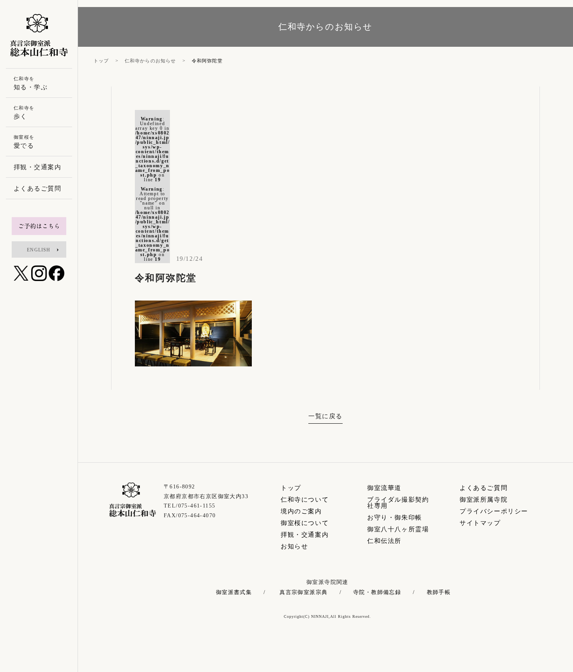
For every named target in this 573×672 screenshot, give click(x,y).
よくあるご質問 (484, 488)
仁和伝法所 (384, 541)
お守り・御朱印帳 (394, 517)
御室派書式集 (234, 592)
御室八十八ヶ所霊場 (398, 529)
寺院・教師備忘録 (377, 592)
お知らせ (294, 546)
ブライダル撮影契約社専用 (398, 502)
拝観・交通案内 (305, 534)
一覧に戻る (325, 416)
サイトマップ (480, 523)
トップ (101, 61)
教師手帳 (439, 592)
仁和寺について (305, 499)
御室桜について (305, 523)
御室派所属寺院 (484, 499)
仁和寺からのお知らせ (150, 61)
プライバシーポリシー (494, 511)
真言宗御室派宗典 (303, 592)
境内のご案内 (301, 511)
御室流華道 (384, 488)
